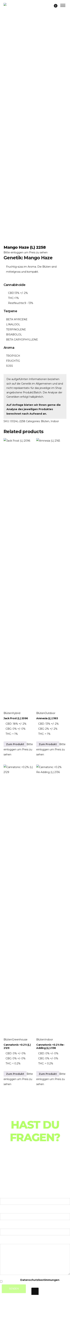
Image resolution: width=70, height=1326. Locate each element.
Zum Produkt (15, 744)
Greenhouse (19, 1039)
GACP (7, 93)
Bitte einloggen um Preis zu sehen (26, 252)
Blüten (45, 421)
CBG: (9, 728)
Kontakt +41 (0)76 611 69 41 (26, 1179)
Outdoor (50, 713)
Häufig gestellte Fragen (27, 1168)
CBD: (11, 293)
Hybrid (16, 713)
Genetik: (14, 257)
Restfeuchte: (16, 303)
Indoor (55, 421)
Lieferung (11, 1174)
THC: (11, 298)
